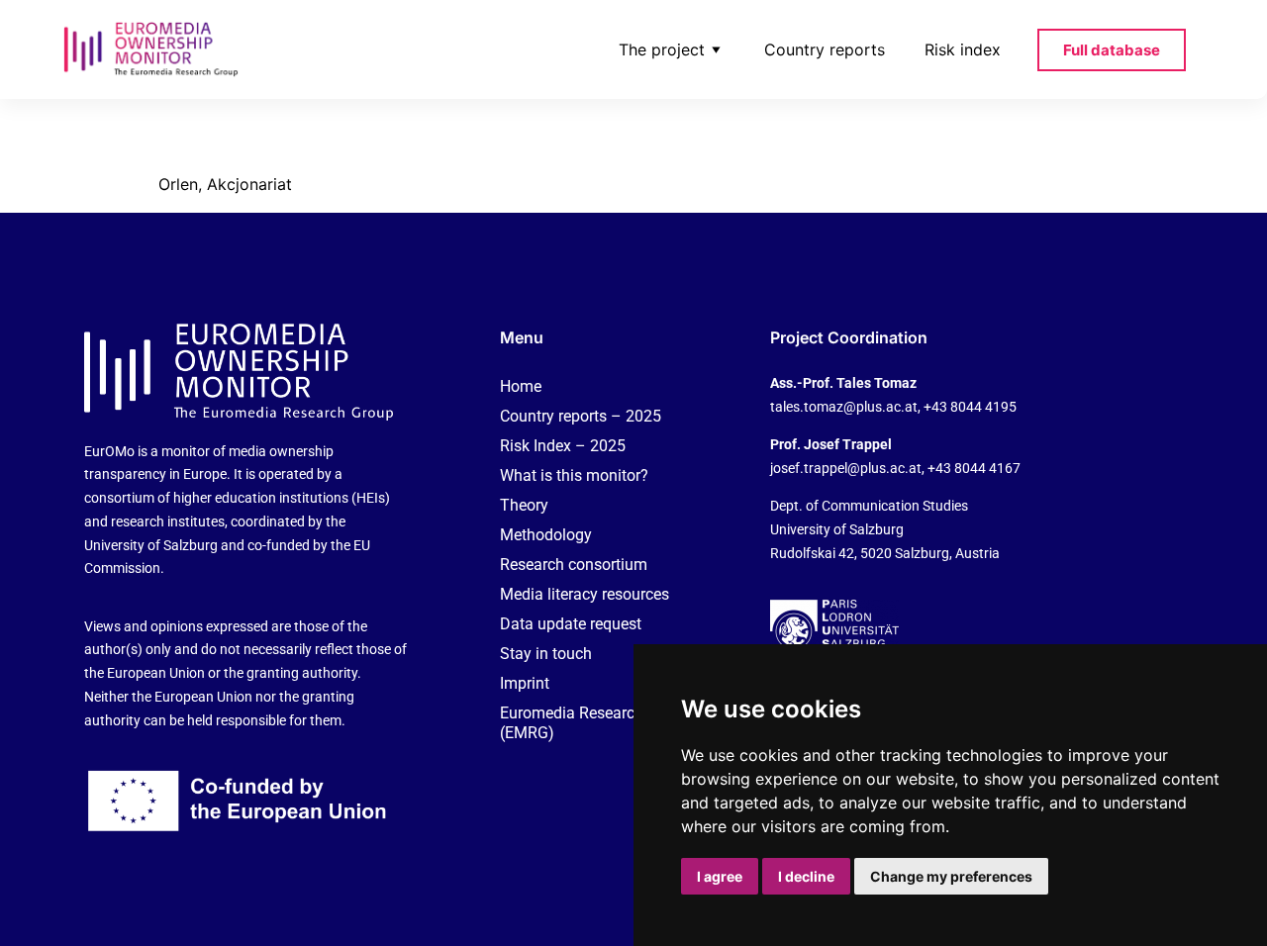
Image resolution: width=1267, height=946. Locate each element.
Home (520, 386)
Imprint (524, 683)
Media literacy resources (584, 594)
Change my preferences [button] (951, 876)
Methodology (546, 534)
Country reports (824, 49)
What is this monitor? (574, 475)
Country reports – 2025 (580, 416)
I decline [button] (806, 876)
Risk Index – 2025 (563, 445)
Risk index (963, 49)
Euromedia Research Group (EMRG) (595, 723)
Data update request (570, 624)
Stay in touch (546, 653)
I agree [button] (719, 876)
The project (662, 49)
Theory (524, 505)
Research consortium (573, 564)
